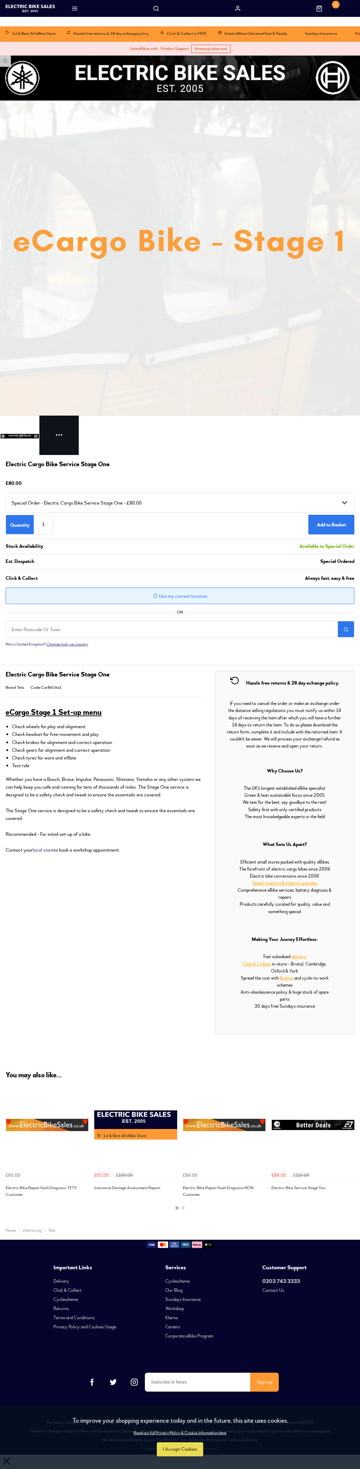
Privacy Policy (179, 861)
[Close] (294, 590)
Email (78, 807)
